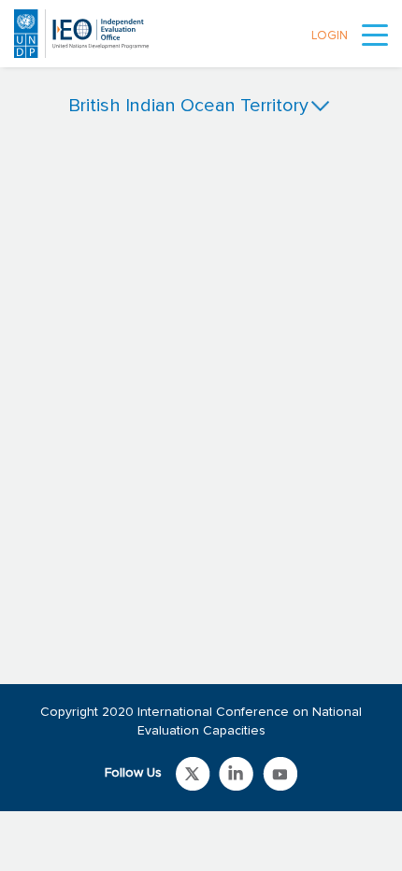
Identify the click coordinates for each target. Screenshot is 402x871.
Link (193, 774)
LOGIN (329, 36)
